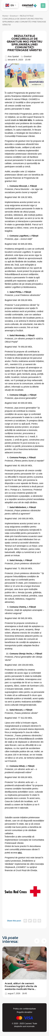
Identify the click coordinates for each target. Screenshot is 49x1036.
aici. (20, 852)
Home (5, 15)
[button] (43, 5)
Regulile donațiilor (24, 1012)
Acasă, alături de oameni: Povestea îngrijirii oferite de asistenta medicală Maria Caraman (21, 987)
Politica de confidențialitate (24, 1009)
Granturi (14, 15)
